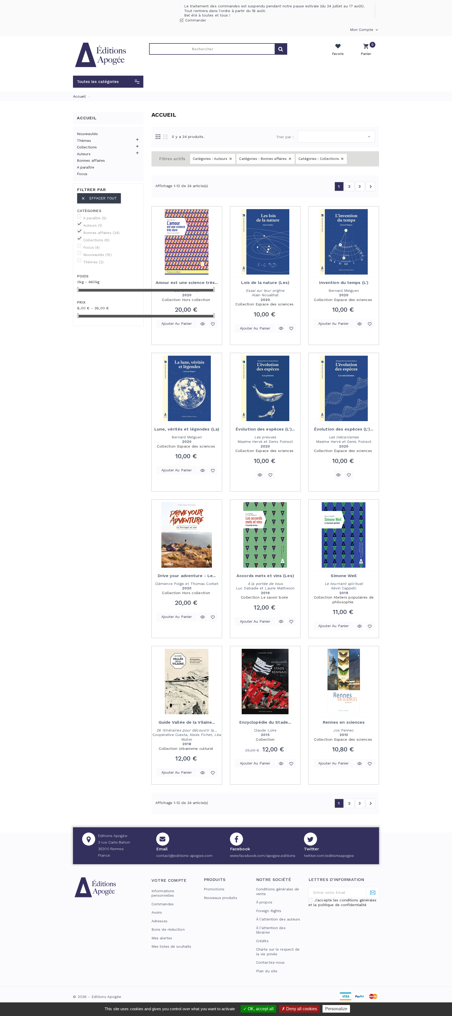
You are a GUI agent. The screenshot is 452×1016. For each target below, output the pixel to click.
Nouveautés (87, 134)
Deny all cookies (301, 1009)
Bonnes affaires (91, 160)
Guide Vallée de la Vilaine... (187, 722)
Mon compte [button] (364, 29)
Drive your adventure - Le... (187, 575)
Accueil (87, 117)
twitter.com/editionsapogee (329, 855)
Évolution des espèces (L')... (265, 429)
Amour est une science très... (187, 282)
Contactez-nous (270, 962)
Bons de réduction (168, 929)
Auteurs (84, 154)
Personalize (336, 1009)
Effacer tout (99, 198)
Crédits (262, 941)
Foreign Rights (268, 911)
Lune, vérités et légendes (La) (186, 429)
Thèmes (84, 140)
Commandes (162, 904)
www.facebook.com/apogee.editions (262, 855)
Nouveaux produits (220, 898)
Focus (82, 174)
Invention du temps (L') (343, 282)
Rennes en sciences (344, 722)
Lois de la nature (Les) (265, 282)
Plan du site (266, 971)
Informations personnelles (162, 893)
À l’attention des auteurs (278, 919)
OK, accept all (260, 1009)
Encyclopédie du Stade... (265, 722)
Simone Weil (344, 575)
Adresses (159, 921)
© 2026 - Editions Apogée (97, 997)
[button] (108, 82)
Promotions (214, 889)
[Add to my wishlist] (212, 323)
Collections (87, 147)
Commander (195, 20)
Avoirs (156, 912)
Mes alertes (161, 938)
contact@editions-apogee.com (184, 855)
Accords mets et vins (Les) (265, 575)
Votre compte (169, 880)
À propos (264, 902)
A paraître (85, 167)
